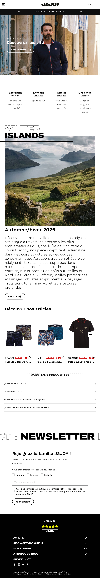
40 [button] (80, 372)
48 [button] (96, 372)
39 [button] (78, 372)
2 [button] (6, 372)
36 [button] (72, 372)
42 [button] (84, 372)
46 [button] (92, 372)
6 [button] (14, 372)
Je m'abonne (22, 501)
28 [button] (57, 372)
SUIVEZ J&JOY (22, 559)
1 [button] (4, 372)
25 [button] (51, 372)
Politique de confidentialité (24, 574)
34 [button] (69, 372)
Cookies (41, 574)
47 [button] (94, 372)
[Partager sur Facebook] (14, 564)
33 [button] (67, 372)
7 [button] (16, 372)
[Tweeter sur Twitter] (23, 564)
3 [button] (8, 372)
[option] (50, 11)
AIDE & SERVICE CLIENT (28, 543)
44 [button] (88, 372)
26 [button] (53, 372)
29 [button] (59, 372)
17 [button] (35, 372)
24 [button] (49, 372)
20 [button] (41, 372)
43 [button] (86, 372)
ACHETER (19, 538)
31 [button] (63, 372)
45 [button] (90, 372)
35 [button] (70, 372)
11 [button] (24, 372)
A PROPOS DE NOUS (25, 554)
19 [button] (39, 372)
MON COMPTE (22, 549)
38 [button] (76, 372)
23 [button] (47, 372)
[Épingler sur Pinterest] (28, 564)
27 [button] (55, 372)
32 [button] (65, 372)
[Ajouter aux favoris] (30, 356)
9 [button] (20, 372)
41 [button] (82, 372)
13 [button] (28, 372)
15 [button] (31, 372)
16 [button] (33, 372)
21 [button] (43, 372)
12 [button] (26, 372)
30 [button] (61, 372)
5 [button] (12, 372)
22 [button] (45, 372)
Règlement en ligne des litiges (58, 574)
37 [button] (74, 372)
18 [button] (37, 372)
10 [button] (22, 372)
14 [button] (29, 372)
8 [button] (18, 372)
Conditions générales (60, 572)
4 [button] (10, 372)
